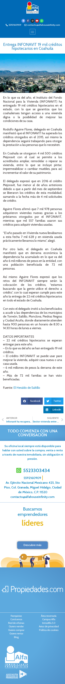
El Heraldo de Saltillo (26, 388)
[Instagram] (32, 21)
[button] (32, 32)
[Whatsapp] (42, 21)
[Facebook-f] (28, 21)
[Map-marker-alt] (23, 21)
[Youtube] (37, 21)
